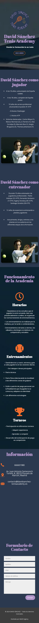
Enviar (30, 597)
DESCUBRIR (19, 53)
